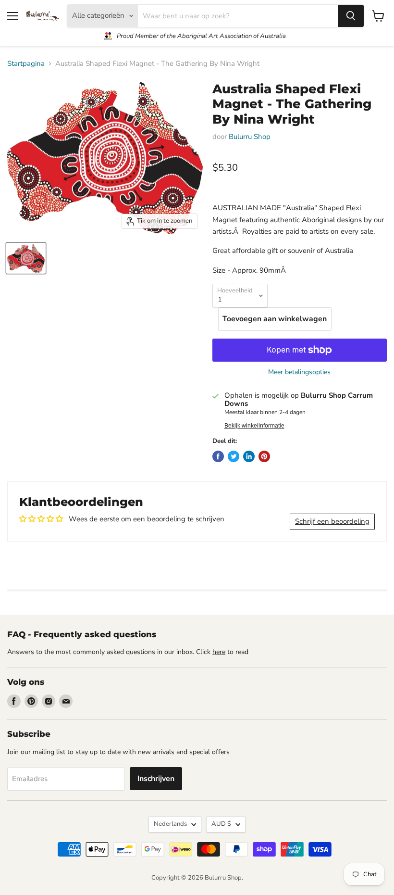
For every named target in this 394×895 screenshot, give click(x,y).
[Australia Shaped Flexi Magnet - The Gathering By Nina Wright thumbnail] (26, 258)
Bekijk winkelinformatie (254, 425)
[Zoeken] (351, 16)
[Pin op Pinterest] (264, 456)
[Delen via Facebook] (218, 456)
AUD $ (221, 823)
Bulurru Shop (250, 136)
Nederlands (170, 823)
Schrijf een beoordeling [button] (332, 521)
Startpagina (26, 64)
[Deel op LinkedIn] (249, 456)
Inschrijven (155, 778)
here (218, 651)
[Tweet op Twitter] (233, 456)
